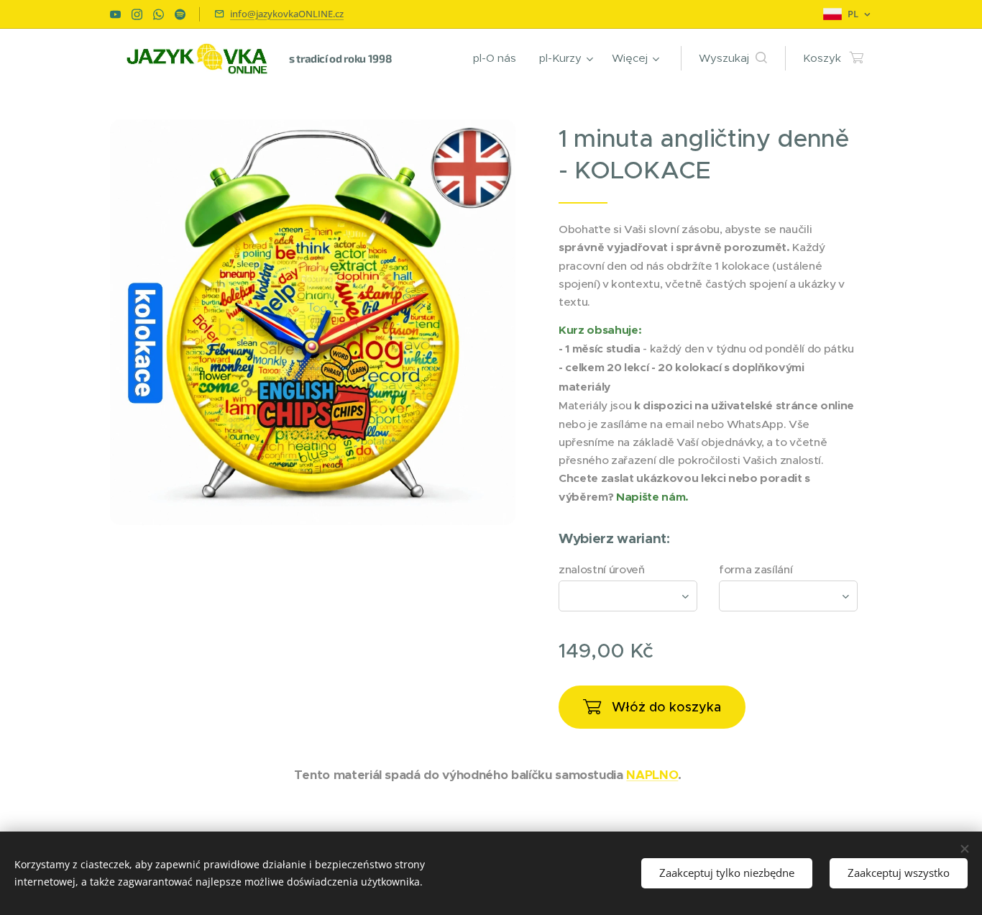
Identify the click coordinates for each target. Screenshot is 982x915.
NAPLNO (652, 775)
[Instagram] (137, 14)
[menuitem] (498, 58)
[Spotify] (180, 14)
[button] (733, 58)
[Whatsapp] (159, 14)
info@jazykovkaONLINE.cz (287, 13)
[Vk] (115, 14)
